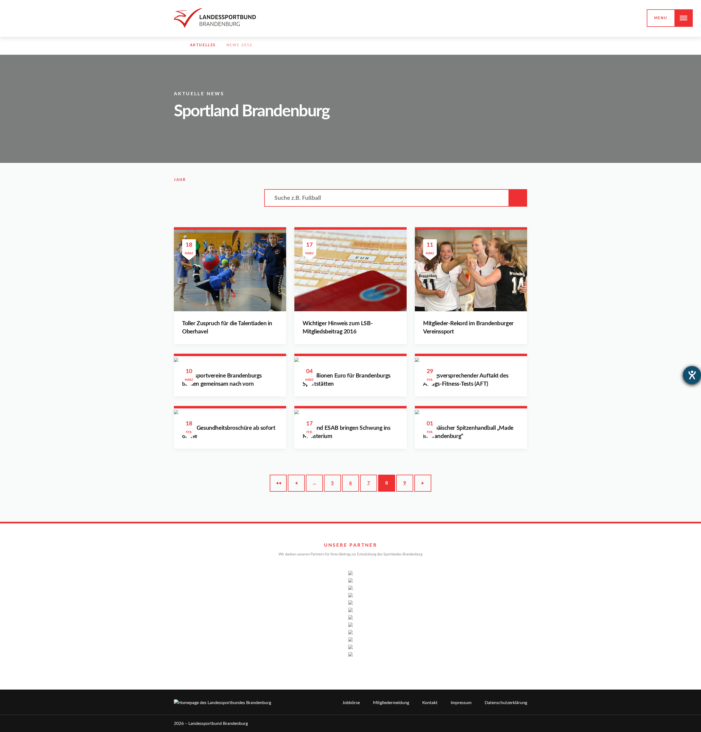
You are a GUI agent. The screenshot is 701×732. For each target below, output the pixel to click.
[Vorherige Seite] (296, 483)
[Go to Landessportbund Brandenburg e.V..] (176, 45)
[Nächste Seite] (422, 483)
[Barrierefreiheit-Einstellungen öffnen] (692, 375)
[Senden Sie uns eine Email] (512, 45)
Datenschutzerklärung (506, 703)
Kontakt (430, 703)
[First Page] (278, 483)
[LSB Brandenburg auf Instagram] (500, 45)
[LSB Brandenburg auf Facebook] (488, 45)
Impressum (461, 703)
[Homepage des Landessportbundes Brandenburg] (215, 18)
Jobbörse (351, 703)
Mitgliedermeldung (391, 703)
